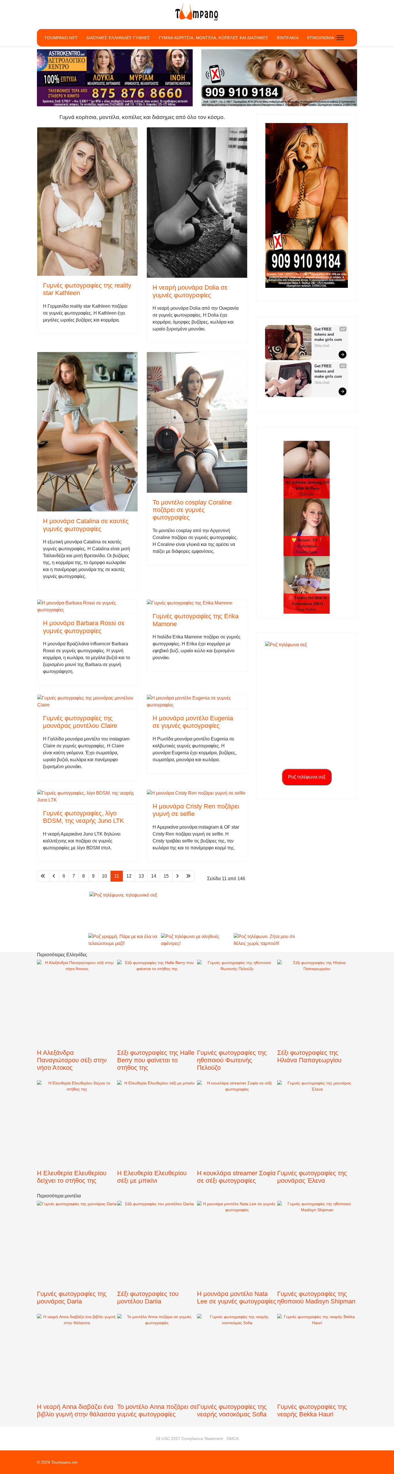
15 (166, 876)
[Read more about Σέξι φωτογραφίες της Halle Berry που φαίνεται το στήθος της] (157, 1021)
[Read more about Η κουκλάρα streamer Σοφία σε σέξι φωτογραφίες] (237, 1129)
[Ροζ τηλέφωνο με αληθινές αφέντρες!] (197, 940)
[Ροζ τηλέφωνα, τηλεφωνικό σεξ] (197, 912)
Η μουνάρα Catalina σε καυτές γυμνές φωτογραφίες (86, 524)
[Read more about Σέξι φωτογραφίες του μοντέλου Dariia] (157, 1261)
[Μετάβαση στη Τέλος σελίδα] (188, 876)
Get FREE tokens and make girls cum (328, 334)
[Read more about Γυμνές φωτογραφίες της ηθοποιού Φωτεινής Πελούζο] (237, 1016)
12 (129, 876)
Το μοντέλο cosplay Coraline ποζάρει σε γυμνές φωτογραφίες (192, 510)
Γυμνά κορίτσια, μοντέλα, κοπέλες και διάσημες (214, 37)
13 (141, 876)
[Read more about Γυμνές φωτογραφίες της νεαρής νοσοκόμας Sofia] (237, 1365)
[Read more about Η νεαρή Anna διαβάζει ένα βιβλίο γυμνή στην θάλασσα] (77, 1367)
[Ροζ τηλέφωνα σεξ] (306, 205)
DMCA (233, 1438)
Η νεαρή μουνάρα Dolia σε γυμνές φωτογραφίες (190, 291)
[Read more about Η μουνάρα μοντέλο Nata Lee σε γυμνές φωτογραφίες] (237, 1245)
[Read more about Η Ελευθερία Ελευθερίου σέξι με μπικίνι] (157, 1140)
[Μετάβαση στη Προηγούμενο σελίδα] (54, 876)
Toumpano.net (61, 37)
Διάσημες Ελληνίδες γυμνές (118, 37)
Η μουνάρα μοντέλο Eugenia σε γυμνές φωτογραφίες (193, 722)
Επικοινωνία (320, 37)
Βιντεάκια (288, 37)
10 (104, 876)
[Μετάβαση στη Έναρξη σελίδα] (43, 876)
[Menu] (340, 37)
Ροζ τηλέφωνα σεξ (306, 776)
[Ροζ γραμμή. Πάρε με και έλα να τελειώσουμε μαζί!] (124, 940)
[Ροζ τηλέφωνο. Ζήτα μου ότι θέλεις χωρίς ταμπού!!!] (270, 940)
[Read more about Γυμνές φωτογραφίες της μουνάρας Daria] (77, 1261)
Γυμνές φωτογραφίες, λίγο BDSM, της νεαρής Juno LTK (83, 817)
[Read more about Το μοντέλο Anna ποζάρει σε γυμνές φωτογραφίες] (157, 1374)
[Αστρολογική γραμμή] (115, 77)
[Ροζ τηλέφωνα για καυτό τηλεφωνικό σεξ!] (279, 77)
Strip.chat (321, 346)
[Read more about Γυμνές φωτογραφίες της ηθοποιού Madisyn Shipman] (317, 1259)
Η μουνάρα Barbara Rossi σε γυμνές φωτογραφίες (84, 626)
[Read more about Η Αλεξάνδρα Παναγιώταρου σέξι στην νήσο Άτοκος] (77, 1020)
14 (153, 876)
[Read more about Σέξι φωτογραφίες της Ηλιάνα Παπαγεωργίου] (317, 1020)
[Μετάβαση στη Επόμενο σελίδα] (177, 876)
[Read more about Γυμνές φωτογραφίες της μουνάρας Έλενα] (317, 1145)
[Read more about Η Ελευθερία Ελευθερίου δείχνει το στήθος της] (77, 1140)
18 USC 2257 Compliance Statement (189, 1438)
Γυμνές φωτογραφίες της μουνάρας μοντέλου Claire (80, 722)
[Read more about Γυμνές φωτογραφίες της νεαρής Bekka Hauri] (317, 1372)
